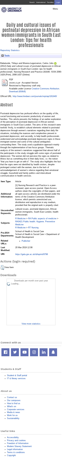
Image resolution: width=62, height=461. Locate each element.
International (40, 2)
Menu (55, 9)
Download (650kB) (17, 91)
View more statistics (31, 324)
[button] (2, 267)
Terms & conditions (16, 452)
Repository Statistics (10, 50)
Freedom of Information (17, 443)
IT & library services (16, 378)
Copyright (11, 455)
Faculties (50, 2)
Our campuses (14, 400)
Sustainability (13, 418)
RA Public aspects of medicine (42, 218)
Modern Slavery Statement (19, 446)
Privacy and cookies (16, 440)
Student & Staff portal (17, 375)
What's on (11, 406)
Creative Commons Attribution (45, 88)
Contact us (12, 397)
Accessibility (13, 437)
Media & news (13, 412)
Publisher (26, 241)
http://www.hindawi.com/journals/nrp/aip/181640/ (35, 96)
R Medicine (20, 218)
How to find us (13, 403)
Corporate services (15, 409)
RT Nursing (33, 227)
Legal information (15, 449)
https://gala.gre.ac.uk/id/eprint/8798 (31, 254)
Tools (7, 55)
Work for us (12, 415)
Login (58, 2)
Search (32, 2)
